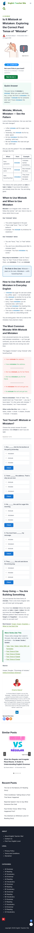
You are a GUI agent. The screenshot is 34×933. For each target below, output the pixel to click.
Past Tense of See (12, 651)
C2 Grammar (9, 907)
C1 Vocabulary (9, 904)
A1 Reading (8, 871)
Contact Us (8, 839)
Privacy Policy (9, 851)
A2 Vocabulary (10, 882)
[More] (10, 718)
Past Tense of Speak (13, 656)
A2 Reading (9, 879)
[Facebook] (4, 718)
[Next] (29, 754)
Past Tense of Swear (13, 659)
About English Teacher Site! (14, 836)
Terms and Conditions (12, 853)
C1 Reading (8, 902)
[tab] (13, 773)
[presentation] (17, 746)
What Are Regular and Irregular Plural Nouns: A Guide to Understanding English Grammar (17, 761)
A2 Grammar (6, 16)
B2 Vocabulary (10, 897)
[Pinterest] (7, 718)
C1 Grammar (9, 899)
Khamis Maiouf (12, 35)
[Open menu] (30, 3)
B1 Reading (8, 887)
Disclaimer (8, 856)
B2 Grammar (9, 892)
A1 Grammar (9, 869)
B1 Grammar (9, 884)
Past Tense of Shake (13, 654)
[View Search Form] (4, 9)
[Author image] (4, 35)
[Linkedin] (17, 712)
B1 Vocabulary (9, 889)
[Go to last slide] (4, 754)
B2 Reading (8, 894)
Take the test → (11, 77)
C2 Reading (9, 909)
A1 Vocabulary (9, 874)
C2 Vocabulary (10, 912)
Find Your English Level (12, 841)
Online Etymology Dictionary (12, 673)
